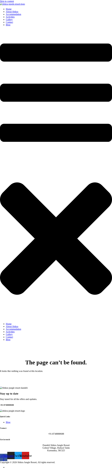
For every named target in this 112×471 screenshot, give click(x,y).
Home (9, 9)
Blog (8, 25)
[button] (56, 174)
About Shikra (12, 11)
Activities (10, 17)
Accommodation (13, 14)
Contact (9, 22)
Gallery (9, 19)
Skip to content (7, 1)
